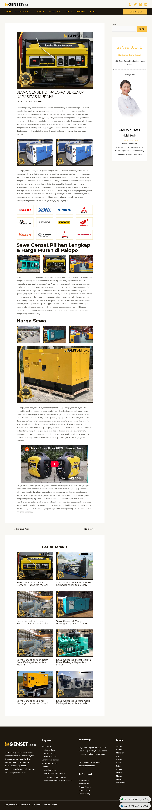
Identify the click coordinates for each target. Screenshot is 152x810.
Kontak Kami (84, 783)
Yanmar (119, 746)
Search (114, 24)
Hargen (119, 769)
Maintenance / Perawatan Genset (58, 780)
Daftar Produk (22, 12)
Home (9, 12)
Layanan (40, 12)
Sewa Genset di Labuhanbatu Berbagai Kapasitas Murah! (73, 583)
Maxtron (119, 776)
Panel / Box (54, 12)
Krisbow (119, 772)
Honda (119, 759)
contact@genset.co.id (129, 140)
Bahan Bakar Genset (50, 760)
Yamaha (119, 749)
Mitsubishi (120, 753)
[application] (31, 11)
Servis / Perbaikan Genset (55, 773)
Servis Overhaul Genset (56, 777)
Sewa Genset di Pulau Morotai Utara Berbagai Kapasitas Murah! (74, 662)
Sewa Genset (23, 101)
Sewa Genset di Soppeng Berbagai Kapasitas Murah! (32, 622)
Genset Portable (51, 756)
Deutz (118, 762)
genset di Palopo (28, 277)
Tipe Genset (47, 746)
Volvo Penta (121, 782)
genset (28, 310)
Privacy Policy (84, 793)
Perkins (119, 779)
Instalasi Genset (51, 770)
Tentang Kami (84, 780)
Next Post (89, 529)
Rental (69, 12)
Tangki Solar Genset (50, 763)
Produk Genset (85, 787)
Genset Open (49, 750)
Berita (93, 12)
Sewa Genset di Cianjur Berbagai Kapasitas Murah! (72, 622)
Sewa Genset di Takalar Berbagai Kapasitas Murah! (32, 583)
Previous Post (21, 529)
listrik (69, 111)
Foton (118, 766)
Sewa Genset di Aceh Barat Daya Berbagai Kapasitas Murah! (32, 662)
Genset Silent (49, 753)
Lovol (118, 756)
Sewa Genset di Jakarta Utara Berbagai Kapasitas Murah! (73, 702)
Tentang (80, 12)
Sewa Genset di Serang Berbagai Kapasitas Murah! (32, 702)
